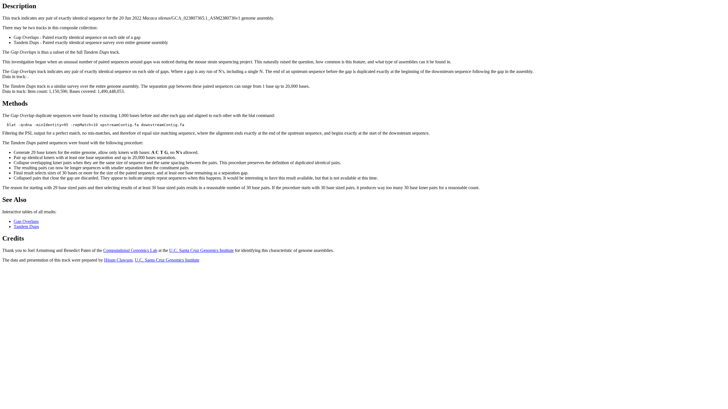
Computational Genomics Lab (130, 250)
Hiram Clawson (118, 260)
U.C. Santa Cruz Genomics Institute (201, 250)
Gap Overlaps (26, 221)
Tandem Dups (26, 226)
